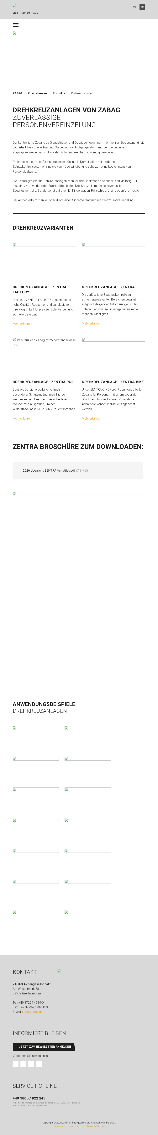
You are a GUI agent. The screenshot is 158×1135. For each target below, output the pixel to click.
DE (134, 6)
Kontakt (25, 12)
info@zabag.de (32, 1012)
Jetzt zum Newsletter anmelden (45, 1046)
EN (142, 6)
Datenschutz (74, 1126)
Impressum (59, 1126)
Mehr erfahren (22, 324)
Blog (15, 12)
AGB (35, 12)
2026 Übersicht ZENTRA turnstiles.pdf (55, 470)
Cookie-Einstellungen (94, 1126)
